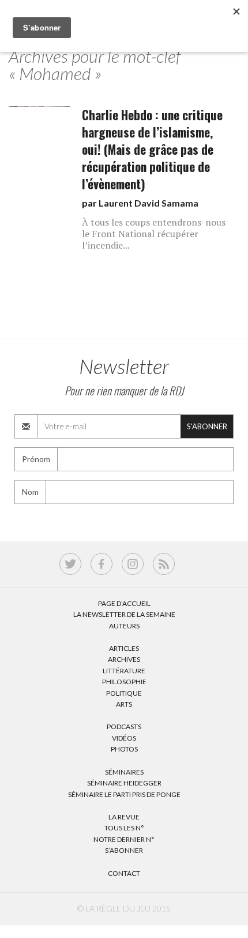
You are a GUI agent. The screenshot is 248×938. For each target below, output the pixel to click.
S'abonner (207, 426)
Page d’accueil (124, 603)
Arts (124, 704)
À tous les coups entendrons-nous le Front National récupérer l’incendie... (154, 233)
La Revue (124, 817)
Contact (124, 873)
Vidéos (124, 738)
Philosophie (124, 681)
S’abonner (124, 850)
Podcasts (124, 726)
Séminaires (124, 772)
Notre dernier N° (124, 839)
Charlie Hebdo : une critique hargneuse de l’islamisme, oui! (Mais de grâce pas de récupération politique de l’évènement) (152, 149)
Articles (124, 648)
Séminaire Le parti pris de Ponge (124, 794)
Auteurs (124, 625)
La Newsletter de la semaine (124, 614)
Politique (124, 693)
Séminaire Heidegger (124, 783)
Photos (124, 749)
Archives (124, 659)
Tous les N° (124, 827)
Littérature (124, 670)
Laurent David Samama (148, 202)
